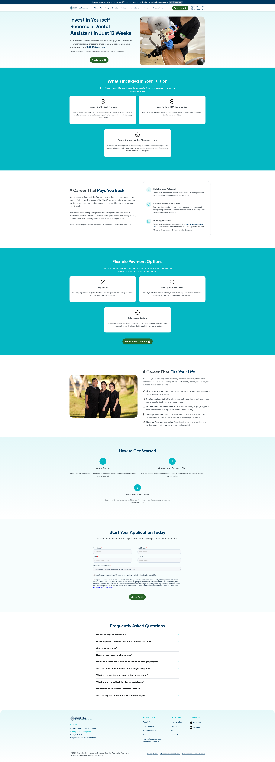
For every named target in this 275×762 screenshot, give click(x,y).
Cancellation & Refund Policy (193, 754)
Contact (174, 735)
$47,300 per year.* (97, 47)
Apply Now (179, 8)
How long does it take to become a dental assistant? (123, 641)
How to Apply (148, 726)
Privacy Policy (152, 754)
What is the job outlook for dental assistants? (120, 682)
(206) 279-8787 (199, 7)
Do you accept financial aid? (111, 634)
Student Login (159, 8)
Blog (173, 730)
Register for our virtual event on (130, 2)
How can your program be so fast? (114, 654)
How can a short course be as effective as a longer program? (128, 661)
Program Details (111, 8)
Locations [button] (135, 8)
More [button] (146, 8)
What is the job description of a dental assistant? (122, 675)
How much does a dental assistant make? (118, 688)
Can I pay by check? (106, 648)
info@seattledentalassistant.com (83, 738)
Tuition (124, 8)
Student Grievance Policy (170, 754)
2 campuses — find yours (80, 732)
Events (173, 726)
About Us (98, 8)
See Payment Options (136, 341)
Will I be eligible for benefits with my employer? (120, 695)
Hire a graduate (177, 722)
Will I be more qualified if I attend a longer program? (123, 668)
